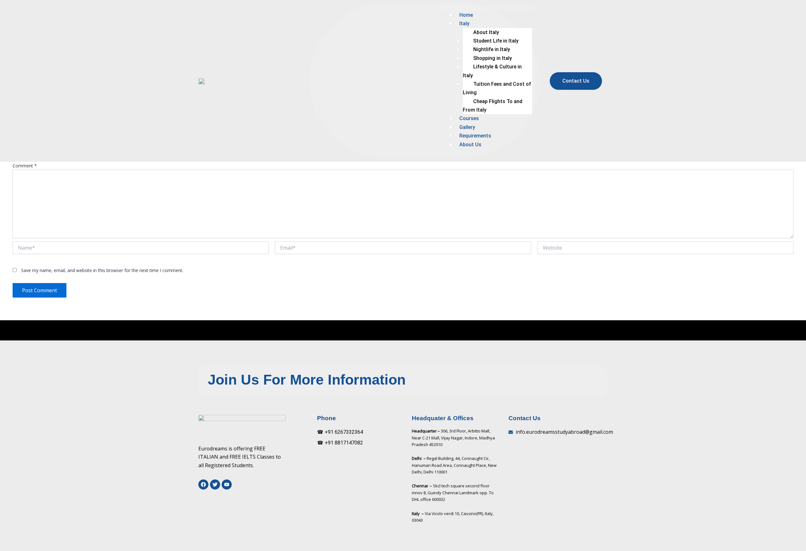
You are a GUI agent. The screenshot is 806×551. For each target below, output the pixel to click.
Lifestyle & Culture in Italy (492, 71)
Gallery (467, 127)
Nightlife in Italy (491, 49)
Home (466, 15)
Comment (25, 166)
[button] (487, 8)
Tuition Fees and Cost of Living (497, 88)
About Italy (486, 32)
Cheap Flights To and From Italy (492, 105)
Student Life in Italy (496, 41)
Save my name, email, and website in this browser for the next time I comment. (102, 270)
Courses (469, 118)
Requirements (475, 136)
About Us (470, 145)
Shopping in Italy (492, 58)
